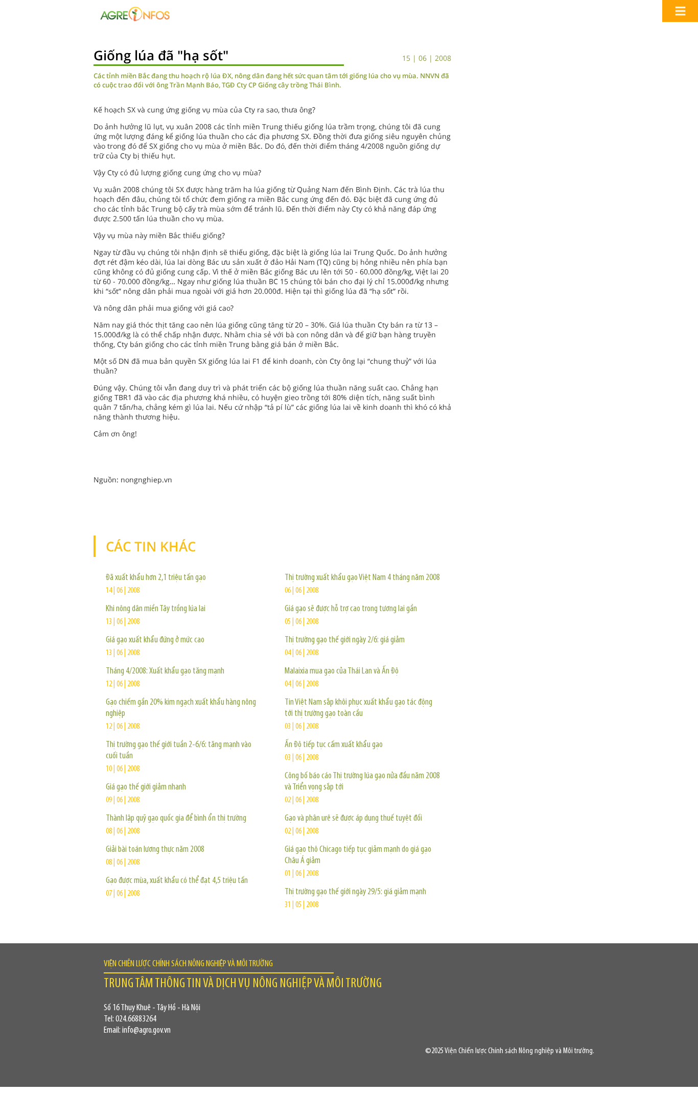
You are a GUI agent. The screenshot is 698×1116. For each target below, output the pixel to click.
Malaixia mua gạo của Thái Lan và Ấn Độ (342, 671)
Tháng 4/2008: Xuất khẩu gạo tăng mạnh (165, 671)
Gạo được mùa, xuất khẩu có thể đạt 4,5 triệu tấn (177, 881)
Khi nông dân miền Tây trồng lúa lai (155, 609)
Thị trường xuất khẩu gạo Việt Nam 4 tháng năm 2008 (362, 578)
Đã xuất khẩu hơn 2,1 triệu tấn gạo (156, 578)
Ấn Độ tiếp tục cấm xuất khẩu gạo (334, 745)
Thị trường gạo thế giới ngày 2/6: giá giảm (345, 640)
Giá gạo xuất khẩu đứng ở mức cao (155, 640)
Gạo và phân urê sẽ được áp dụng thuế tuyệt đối (353, 818)
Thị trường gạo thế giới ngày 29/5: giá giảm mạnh (355, 892)
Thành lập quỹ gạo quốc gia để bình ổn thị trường (176, 818)
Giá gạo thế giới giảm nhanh (146, 787)
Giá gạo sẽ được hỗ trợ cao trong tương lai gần (351, 609)
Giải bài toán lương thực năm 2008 (155, 849)
